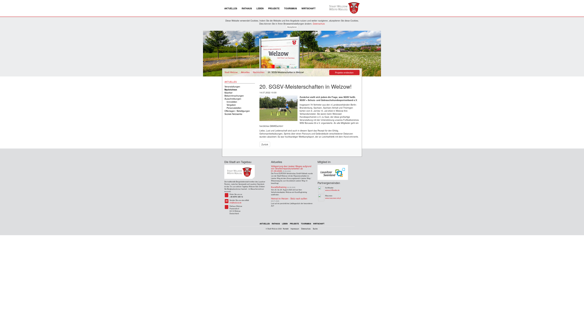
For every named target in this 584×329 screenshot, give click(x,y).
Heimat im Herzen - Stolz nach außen (289, 198)
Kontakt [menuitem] (286, 228)
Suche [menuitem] (315, 228)
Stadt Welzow (231, 72)
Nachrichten (258, 72)
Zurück (264, 144)
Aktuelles (245, 72)
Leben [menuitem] (260, 8)
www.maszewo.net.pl (333, 198)
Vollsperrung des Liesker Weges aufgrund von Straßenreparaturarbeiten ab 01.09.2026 (291, 168)
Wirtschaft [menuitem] (308, 8)
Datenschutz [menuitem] (306, 228)
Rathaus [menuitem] (247, 8)
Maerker (228, 92)
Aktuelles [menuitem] (230, 8)
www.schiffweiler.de (332, 190)
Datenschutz (319, 23)
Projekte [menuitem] (274, 8)
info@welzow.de (235, 202)
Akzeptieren (292, 27)
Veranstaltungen (232, 86)
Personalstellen (234, 107)
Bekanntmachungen (234, 95)
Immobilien (232, 101)
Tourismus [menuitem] (290, 8)
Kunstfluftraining (279, 187)
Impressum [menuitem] (295, 228)
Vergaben (231, 104)
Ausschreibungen (232, 98)
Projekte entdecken (344, 72)
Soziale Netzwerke (233, 113)
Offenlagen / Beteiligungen (237, 110)
